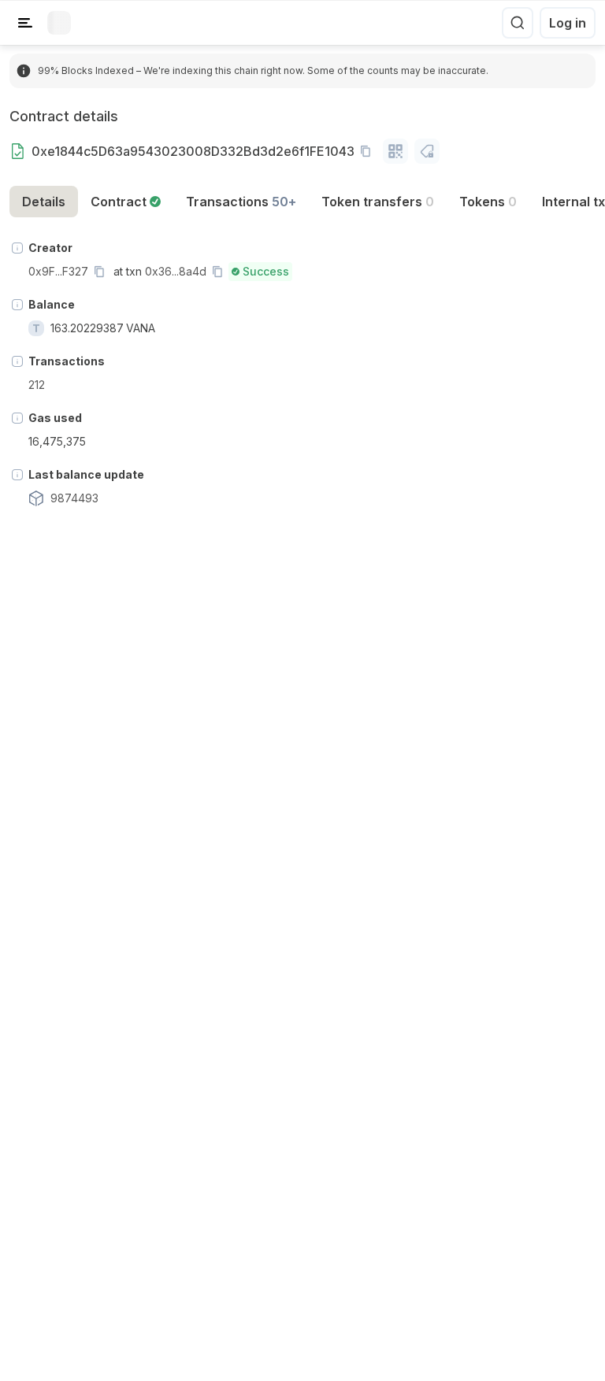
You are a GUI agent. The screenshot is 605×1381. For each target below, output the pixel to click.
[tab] (125, 201)
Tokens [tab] (488, 201)
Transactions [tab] (241, 201)
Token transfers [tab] (377, 201)
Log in (567, 23)
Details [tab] (43, 201)
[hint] (17, 248)
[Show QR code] (395, 151)
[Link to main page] (59, 23)
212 (36, 384)
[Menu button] (25, 23)
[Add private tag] (427, 151)
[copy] (369, 151)
